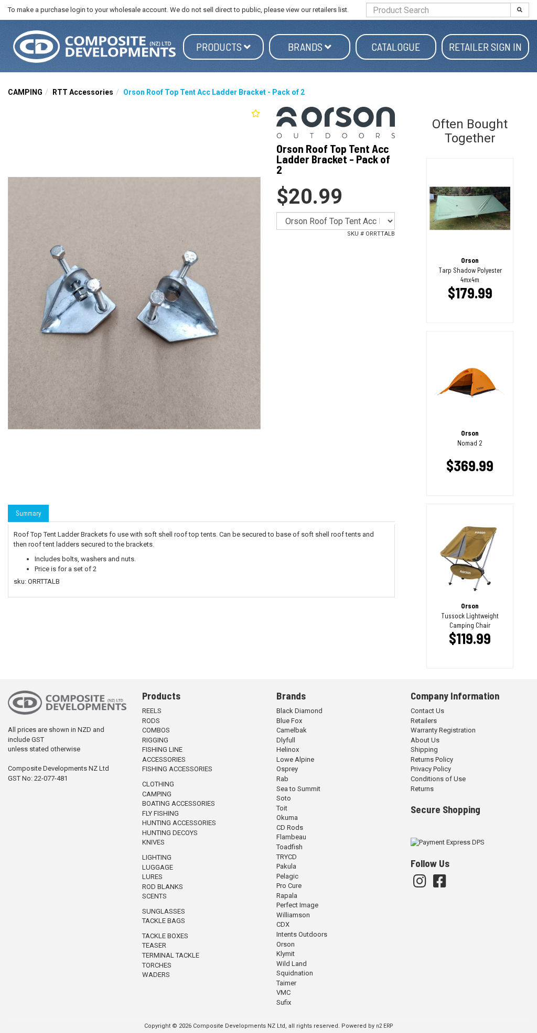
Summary (28, 513)
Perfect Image (297, 905)
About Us (425, 740)
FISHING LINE (162, 749)
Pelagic (287, 876)
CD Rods (289, 827)
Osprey (287, 769)
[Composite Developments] (95, 46)
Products (220, 46)
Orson (285, 944)
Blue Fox (289, 721)
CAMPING (25, 92)
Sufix (283, 1002)
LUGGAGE (157, 867)
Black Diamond (299, 711)
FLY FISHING (160, 813)
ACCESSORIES (164, 759)
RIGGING (155, 740)
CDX (282, 924)
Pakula (286, 866)
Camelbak (291, 730)
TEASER (154, 945)
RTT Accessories (82, 92)
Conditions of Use (438, 779)
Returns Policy (432, 759)
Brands (306, 46)
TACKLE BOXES (165, 936)
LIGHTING (156, 857)
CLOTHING (158, 784)
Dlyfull (285, 740)
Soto (283, 798)
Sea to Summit (298, 789)
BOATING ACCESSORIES (178, 803)
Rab (282, 779)
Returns (422, 789)
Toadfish (289, 847)
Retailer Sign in (485, 46)
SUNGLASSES (163, 911)
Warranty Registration (443, 730)
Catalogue (395, 46)
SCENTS (154, 896)
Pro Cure (289, 886)
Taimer (286, 983)
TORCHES (156, 965)
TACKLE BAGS (163, 921)
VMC (283, 992)
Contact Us (427, 711)
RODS (151, 721)
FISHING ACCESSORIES (177, 769)
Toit (281, 808)
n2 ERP (384, 1026)
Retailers (424, 721)
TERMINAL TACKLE (170, 955)
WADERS (156, 975)
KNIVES (153, 842)
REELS (152, 711)
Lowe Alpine (295, 759)
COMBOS (156, 730)
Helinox (287, 749)
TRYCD (286, 857)
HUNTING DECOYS (170, 833)
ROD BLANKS (162, 887)
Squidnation (294, 973)
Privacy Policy (431, 769)
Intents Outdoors (301, 934)
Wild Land (291, 964)
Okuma (287, 817)
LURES (152, 877)
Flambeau (291, 837)
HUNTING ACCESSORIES (179, 823)
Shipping (424, 749)
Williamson (293, 915)
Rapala (286, 895)
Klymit (285, 954)
